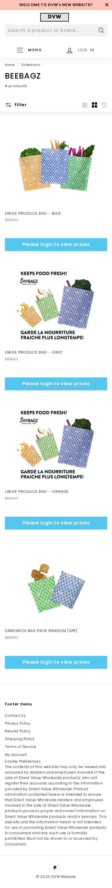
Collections (30, 64)
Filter (20, 105)
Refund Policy (17, 731)
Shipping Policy (20, 738)
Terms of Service (20, 746)
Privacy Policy (18, 723)
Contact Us (15, 715)
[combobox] (56, 30)
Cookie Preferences (23, 761)
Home (10, 64)
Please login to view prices (56, 244)
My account (16, 754)
